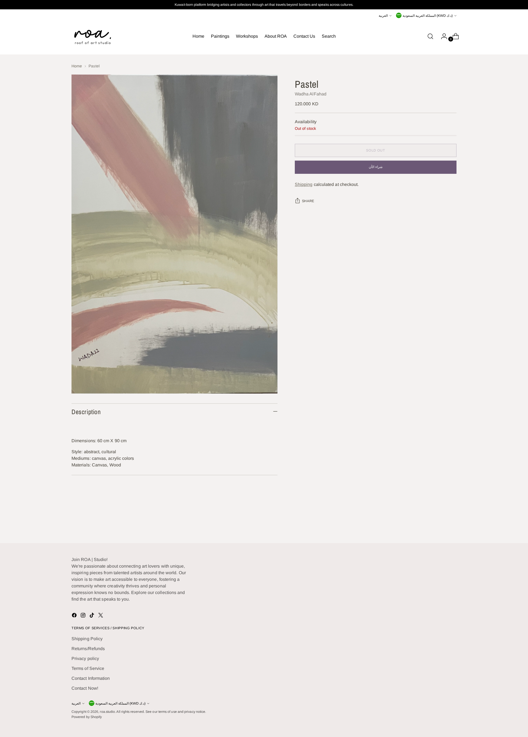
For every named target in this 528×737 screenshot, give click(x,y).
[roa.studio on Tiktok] (92, 616)
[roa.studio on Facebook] (75, 616)
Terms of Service (88, 668)
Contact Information (91, 678)
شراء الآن (376, 167)
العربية (383, 16)
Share (308, 201)
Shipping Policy (87, 638)
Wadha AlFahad (310, 94)
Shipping (304, 184)
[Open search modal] (430, 36)
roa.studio (107, 712)
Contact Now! (85, 688)
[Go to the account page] (441, 36)
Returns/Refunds (88, 648)
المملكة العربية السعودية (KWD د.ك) (428, 16)
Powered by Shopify (87, 717)
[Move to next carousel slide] (452, 524)
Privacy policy (85, 658)
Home (77, 66)
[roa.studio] (92, 36)
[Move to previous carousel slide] (439, 524)
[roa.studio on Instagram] (83, 616)
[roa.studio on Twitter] (101, 616)
